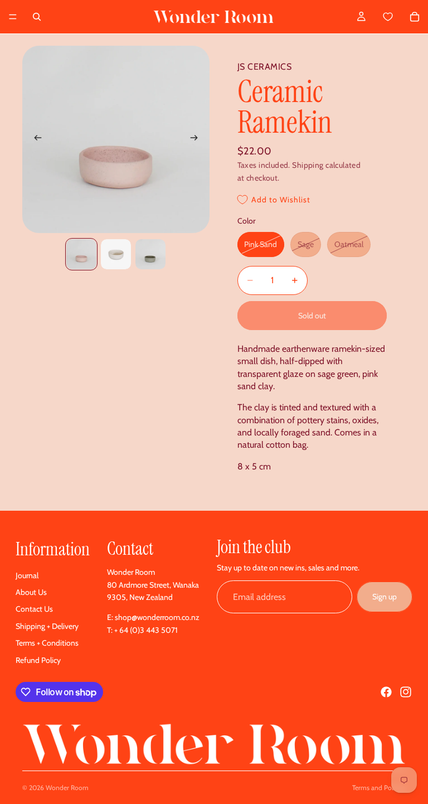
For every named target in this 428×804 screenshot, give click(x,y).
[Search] (37, 16)
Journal (27, 575)
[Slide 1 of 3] (81, 254)
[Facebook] (386, 692)
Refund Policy (38, 660)
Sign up (384, 597)
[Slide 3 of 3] (150, 254)
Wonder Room (67, 787)
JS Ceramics (264, 66)
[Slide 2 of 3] (116, 254)
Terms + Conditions (47, 643)
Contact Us (34, 609)
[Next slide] (197, 139)
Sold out (312, 316)
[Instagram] (405, 692)
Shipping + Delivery (47, 626)
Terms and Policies (379, 787)
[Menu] (13, 17)
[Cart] (400, 16)
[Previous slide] (34, 139)
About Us (31, 592)
